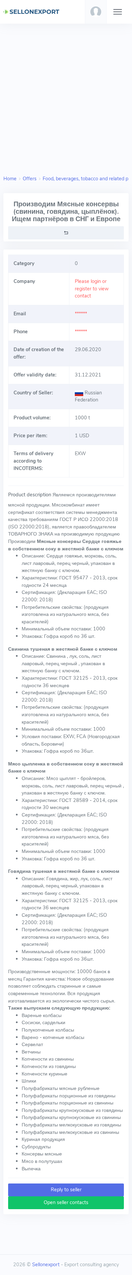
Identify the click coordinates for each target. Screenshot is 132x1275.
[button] (96, 12)
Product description (29, 494)
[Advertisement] (66, 97)
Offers (30, 178)
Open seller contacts (66, 1202)
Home (10, 178)
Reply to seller (66, 1189)
